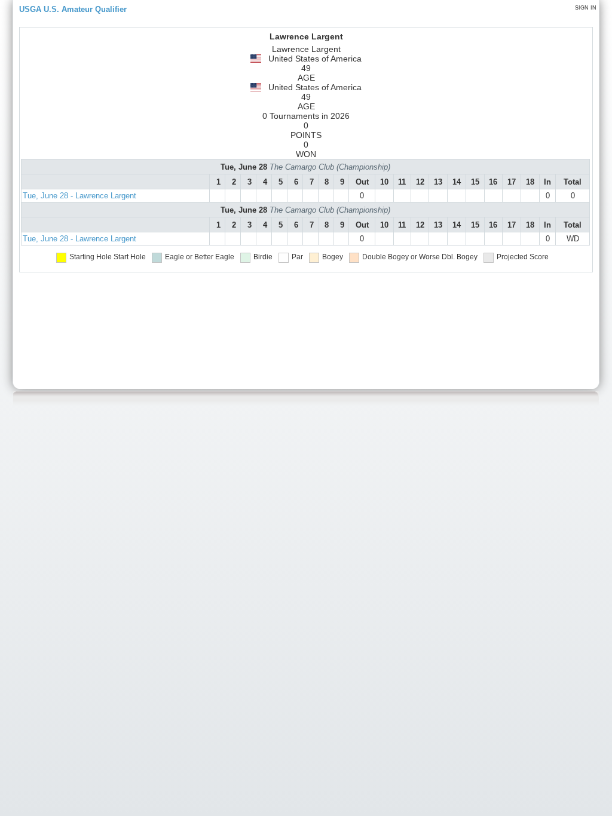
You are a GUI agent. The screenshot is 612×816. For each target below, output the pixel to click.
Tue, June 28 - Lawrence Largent (79, 195)
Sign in (585, 8)
